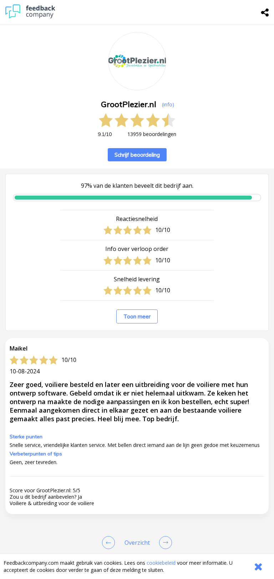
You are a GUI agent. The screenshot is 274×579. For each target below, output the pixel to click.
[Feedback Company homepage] (30, 17)
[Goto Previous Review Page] (110, 542)
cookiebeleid (161, 562)
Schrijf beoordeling (137, 154)
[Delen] (265, 12)
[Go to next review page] (164, 542)
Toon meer (137, 316)
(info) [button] (168, 104)
